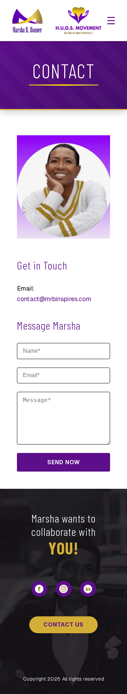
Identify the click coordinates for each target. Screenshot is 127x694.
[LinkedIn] (88, 589)
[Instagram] (64, 589)
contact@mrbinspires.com (54, 299)
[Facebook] (39, 589)
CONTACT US (63, 624)
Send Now (63, 462)
